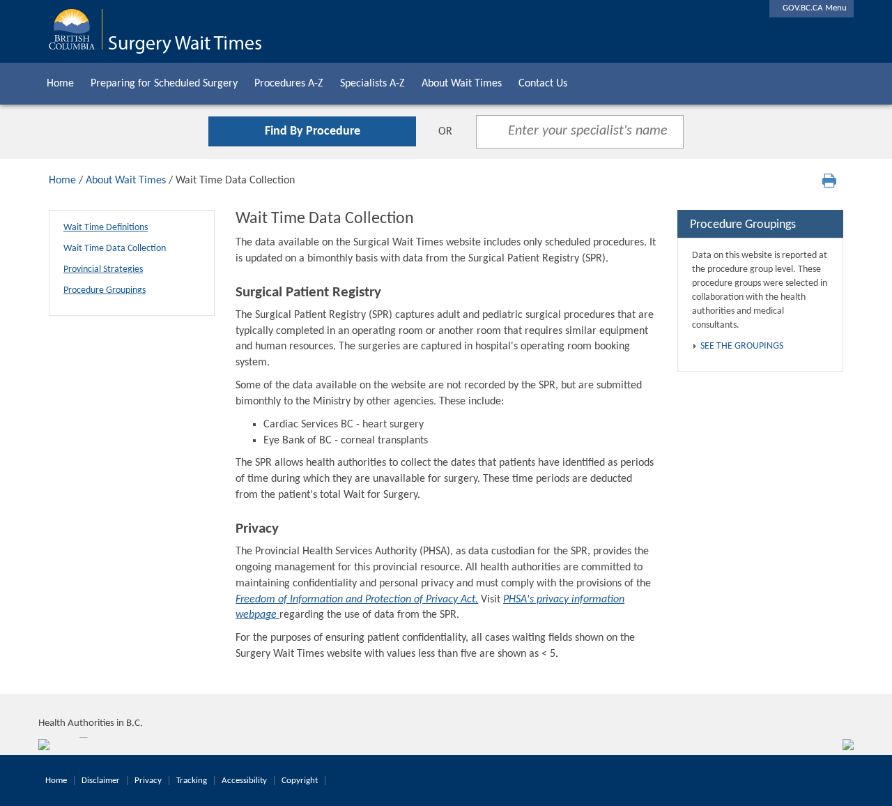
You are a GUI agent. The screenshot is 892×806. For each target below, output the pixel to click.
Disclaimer (101, 780)
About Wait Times (462, 83)
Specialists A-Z (372, 83)
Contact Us (542, 83)
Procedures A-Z (288, 83)
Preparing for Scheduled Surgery (164, 83)
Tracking (191, 780)
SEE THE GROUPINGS (741, 346)
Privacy (148, 780)
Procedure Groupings (104, 290)
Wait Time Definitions (105, 227)
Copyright (300, 780)
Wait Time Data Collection (114, 248)
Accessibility (244, 780)
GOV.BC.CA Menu (811, 8)
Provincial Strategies (103, 269)
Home (60, 83)
